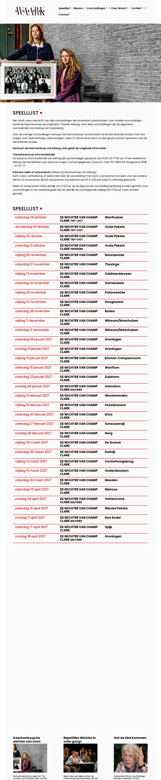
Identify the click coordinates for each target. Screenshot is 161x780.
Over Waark (118, 8)
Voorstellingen (96, 8)
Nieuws (78, 8)
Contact (63, 14)
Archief (136, 8)
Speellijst (64, 8)
